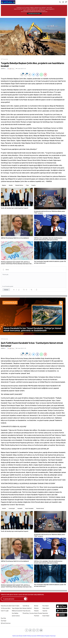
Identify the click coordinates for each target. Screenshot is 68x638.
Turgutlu (33, 185)
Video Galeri (45, 608)
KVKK (38, 635)
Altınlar (36, 605)
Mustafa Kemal (40, 508)
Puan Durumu (26, 610)
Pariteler (36, 615)
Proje (27, 185)
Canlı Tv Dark (15, 605)
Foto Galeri (45, 605)
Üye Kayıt (3, 620)
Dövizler (36, 608)
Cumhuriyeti (12, 508)
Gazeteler (45, 613)
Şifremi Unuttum (5, 623)
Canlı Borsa (26, 605)
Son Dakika (15, 613)
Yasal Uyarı (53, 635)
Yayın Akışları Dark (17, 608)
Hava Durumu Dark (6, 605)
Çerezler (34, 635)
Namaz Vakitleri (27, 608)
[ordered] (24, 290)
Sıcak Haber (45, 615)
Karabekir (20, 508)
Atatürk (4, 508)
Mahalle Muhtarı (19, 185)
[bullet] (26, 290)
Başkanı (4, 185)
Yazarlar (44, 610)
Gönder (6, 289)
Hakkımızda (15, 635)
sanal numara (16, 615)
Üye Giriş (3, 618)
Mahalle (11, 185)
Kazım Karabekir (29, 508)
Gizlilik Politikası (27, 635)
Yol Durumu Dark (5, 608)
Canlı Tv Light (5, 610)
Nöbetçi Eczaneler (17, 610)
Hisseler (36, 610)
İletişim (21, 635)
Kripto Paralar (38, 613)
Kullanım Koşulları (45, 635)
